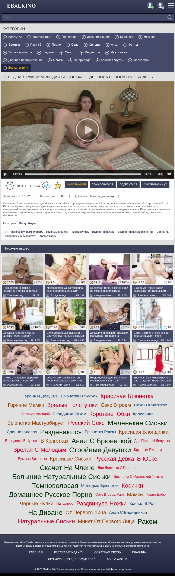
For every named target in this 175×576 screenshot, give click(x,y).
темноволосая (55, 485)
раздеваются (61, 432)
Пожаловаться (103, 184)
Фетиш (133, 44)
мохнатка (163, 231)
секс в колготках (150, 405)
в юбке (147, 458)
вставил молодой (35, 414)
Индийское (92, 52)
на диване (45, 512)
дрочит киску (47, 236)
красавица (143, 414)
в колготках (55, 441)
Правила (139, 552)
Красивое (126, 36)
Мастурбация (41, 36)
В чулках (48, 52)
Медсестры (141, 60)
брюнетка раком (100, 432)
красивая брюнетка (127, 396)
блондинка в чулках (21, 441)
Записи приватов (20, 52)
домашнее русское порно (50, 494)
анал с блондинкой (128, 512)
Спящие (95, 44)
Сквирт (69, 52)
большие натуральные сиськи (61, 476)
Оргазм (58, 60)
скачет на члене (67, 467)
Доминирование (98, 36)
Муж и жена (119, 52)
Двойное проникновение (25, 60)
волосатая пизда (103, 231)
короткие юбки (109, 414)
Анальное (15, 37)
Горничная (69, 36)
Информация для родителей (72, 558)
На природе (82, 60)
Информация (76, 184)
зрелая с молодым (39, 449)
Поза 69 (35, 44)
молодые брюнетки (100, 485)
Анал (114, 44)
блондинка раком (69, 414)
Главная (36, 552)
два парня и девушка (152, 441)
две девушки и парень (116, 467)
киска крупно (80, 231)
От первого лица (86, 512)
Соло (75, 44)
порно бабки (156, 494)
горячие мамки (26, 405)
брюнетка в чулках (79, 396)
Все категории (18, 67)
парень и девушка (40, 396)
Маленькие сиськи (138, 423)
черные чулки (36, 503)
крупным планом (57, 231)
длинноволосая (22, 432)
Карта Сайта (117, 558)
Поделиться (128, 184)
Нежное (149, 36)
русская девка (114, 458)
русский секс (86, 423)
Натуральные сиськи (46, 521)
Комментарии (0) (155, 184)
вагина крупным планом (26, 231)
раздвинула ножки (101, 503)
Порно (56, 44)
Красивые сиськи (70, 459)
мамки (135, 494)
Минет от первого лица (106, 521)
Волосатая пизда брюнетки (135, 231)
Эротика (14, 44)
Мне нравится (10, 185)
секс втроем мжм (109, 494)
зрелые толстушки (72, 405)
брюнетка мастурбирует (20, 236)
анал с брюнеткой (101, 440)
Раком (147, 521)
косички (132, 485)
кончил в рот (142, 503)
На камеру (64, 503)
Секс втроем (116, 405)
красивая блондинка (143, 432)
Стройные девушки (100, 449)
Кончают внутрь (112, 60)
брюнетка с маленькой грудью (138, 476)
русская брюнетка (32, 459)
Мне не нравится (46, 185)
